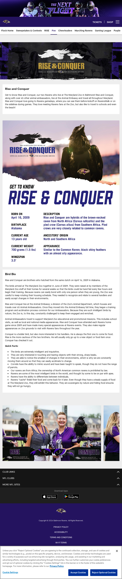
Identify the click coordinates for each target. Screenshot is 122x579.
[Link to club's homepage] (6, 20)
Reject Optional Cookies (104, 572)
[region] (61, 562)
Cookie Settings (10, 572)
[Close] (116, 550)
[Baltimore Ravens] (61, 511)
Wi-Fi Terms (61, 542)
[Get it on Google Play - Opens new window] (71, 498)
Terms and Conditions (61, 537)
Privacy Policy (61, 527)
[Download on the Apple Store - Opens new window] (49, 497)
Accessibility (61, 532)
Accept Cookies (78, 572)
